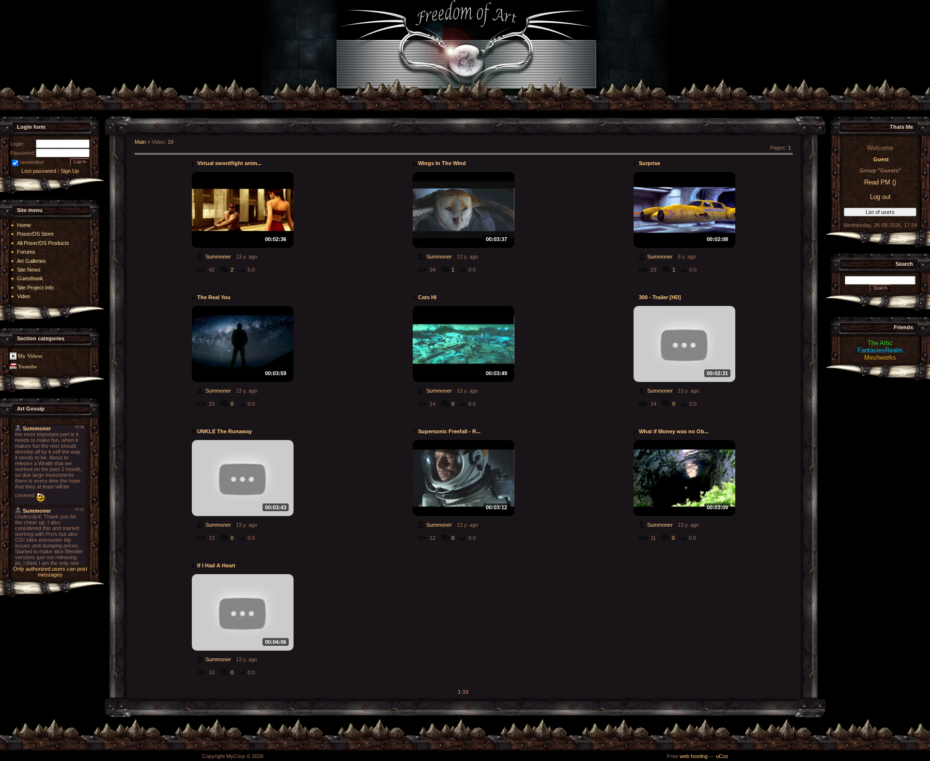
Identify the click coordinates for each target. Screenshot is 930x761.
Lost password (38, 171)
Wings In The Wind (442, 163)
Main (140, 142)
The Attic (880, 343)
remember (32, 162)
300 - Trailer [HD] (660, 297)
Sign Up (70, 171)
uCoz (722, 756)
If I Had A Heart (216, 565)
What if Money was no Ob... (674, 431)
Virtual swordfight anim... (229, 163)
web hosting (694, 756)
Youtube (27, 366)
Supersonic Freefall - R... (449, 431)
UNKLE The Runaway (224, 431)
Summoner (218, 256)
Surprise (649, 163)
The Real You (214, 297)
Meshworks (880, 357)
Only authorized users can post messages (50, 572)
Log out (880, 196)
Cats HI (427, 297)
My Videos (30, 356)
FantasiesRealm (880, 350)
